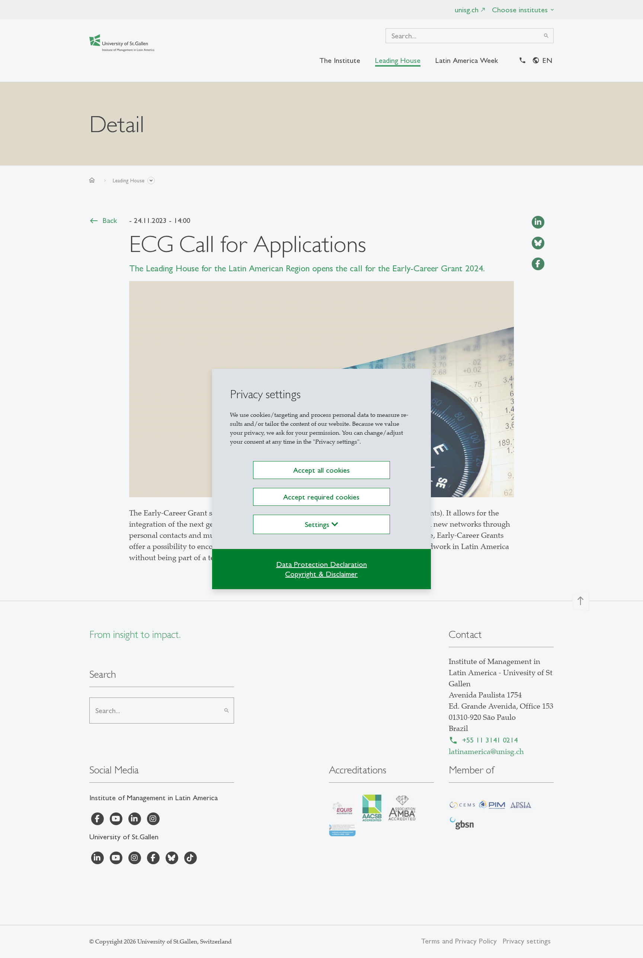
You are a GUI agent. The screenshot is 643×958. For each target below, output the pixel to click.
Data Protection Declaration (321, 564)
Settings (318, 524)
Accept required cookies (321, 496)
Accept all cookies (321, 470)
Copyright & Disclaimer (321, 573)
